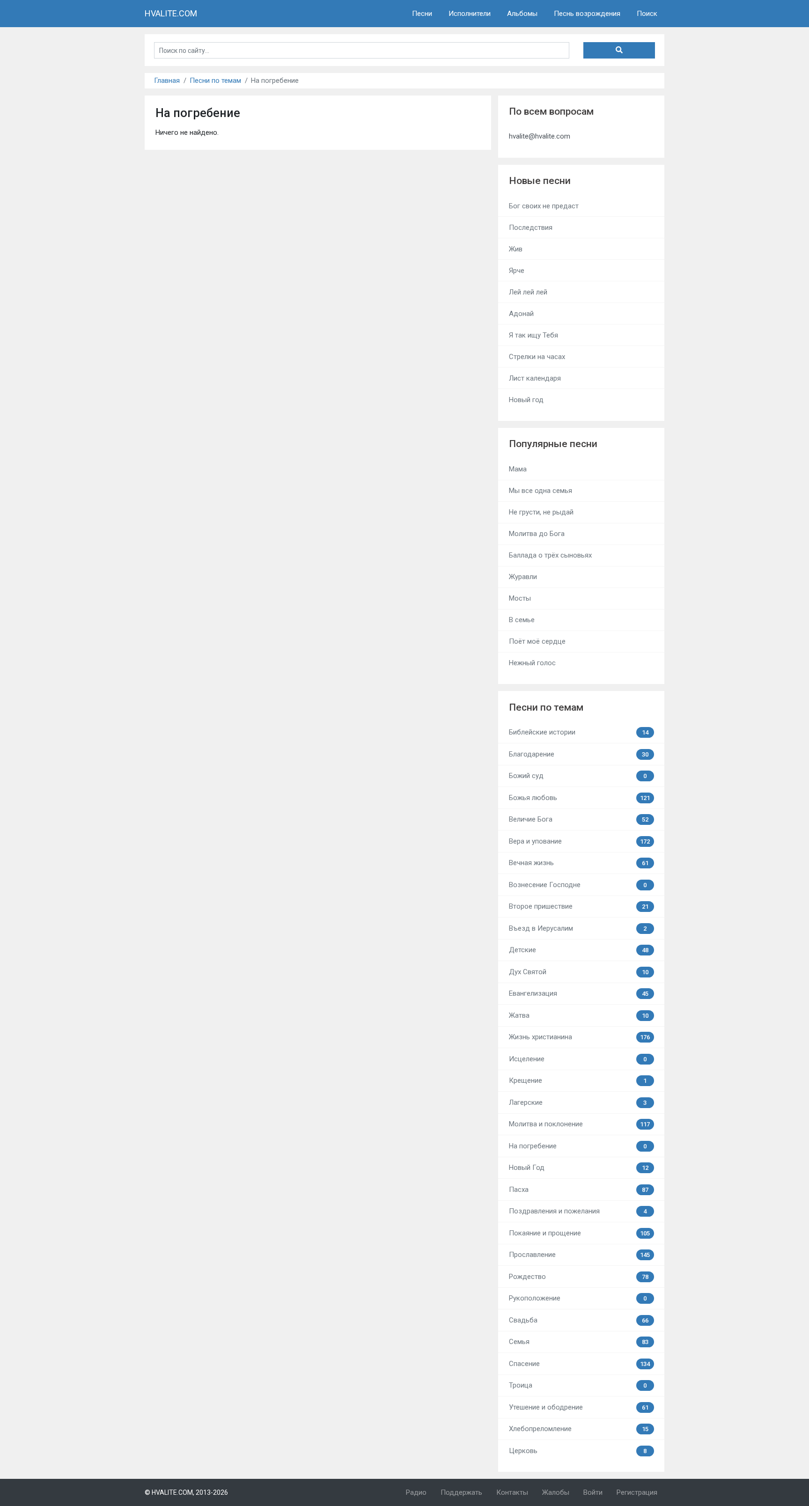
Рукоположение (578, 1298)
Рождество (578, 1276)
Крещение (578, 1080)
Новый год (526, 400)
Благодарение (578, 754)
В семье (522, 620)
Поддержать (461, 1492)
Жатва (578, 1015)
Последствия (530, 227)
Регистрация (637, 1492)
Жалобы (555, 1492)
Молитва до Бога (537, 533)
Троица (578, 1385)
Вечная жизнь (578, 863)
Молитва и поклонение (579, 1124)
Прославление (579, 1254)
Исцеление (578, 1059)
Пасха (578, 1189)
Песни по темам (215, 80)
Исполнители (470, 13)
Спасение (579, 1363)
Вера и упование (579, 841)
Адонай (521, 313)
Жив (515, 249)
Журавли (523, 577)
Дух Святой (578, 972)
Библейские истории (578, 732)
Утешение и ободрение (578, 1407)
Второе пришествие (578, 906)
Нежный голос (532, 663)
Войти (593, 1492)
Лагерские (578, 1102)
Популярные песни (553, 443)
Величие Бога (578, 819)
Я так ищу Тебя (533, 335)
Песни (422, 13)
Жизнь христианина (579, 1037)
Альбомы (522, 13)
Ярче (516, 270)
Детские (578, 950)
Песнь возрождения (587, 13)
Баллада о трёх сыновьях (550, 555)
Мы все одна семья (540, 490)
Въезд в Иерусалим (578, 928)
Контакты (512, 1492)
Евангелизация (578, 993)
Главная (167, 80)
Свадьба (578, 1320)
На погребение (578, 1146)
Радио (416, 1492)
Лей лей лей (528, 292)
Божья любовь (579, 797)
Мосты (520, 598)
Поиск (647, 13)
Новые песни (540, 180)
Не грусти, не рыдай (541, 512)
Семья (578, 1341)
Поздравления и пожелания (578, 1211)
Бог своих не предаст (544, 206)
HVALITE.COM (171, 13)
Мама (518, 469)
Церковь (578, 1451)
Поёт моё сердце (537, 641)
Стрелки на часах (537, 357)
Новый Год (578, 1167)
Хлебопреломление (578, 1429)
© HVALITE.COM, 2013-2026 (186, 1492)
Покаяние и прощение (579, 1233)
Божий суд (578, 775)
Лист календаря (535, 378)
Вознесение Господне (578, 885)
